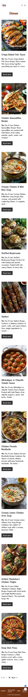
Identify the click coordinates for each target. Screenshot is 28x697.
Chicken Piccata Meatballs (9, 448)
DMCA (18, 691)
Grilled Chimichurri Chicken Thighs (10, 580)
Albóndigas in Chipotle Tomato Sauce (12, 381)
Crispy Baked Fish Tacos (13, 54)
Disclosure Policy (11, 690)
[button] (22, 5)
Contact (3, 691)
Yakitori (5, 316)
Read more (7, 74)
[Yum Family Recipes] (3, 5)
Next (15, 677)
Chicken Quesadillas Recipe (11, 119)
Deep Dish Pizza (9, 647)
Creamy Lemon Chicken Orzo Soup (12, 514)
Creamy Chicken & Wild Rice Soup (12, 188)
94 (10, 677)
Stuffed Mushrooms (10, 253)
